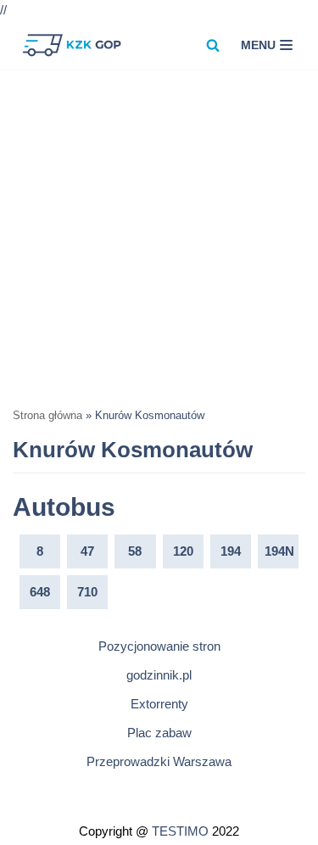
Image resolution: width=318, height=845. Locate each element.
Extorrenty (159, 704)
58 (135, 551)
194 (230, 551)
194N (279, 551)
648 (40, 592)
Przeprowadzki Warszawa (159, 761)
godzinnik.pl (159, 675)
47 (87, 551)
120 (183, 551)
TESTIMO (180, 831)
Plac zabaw (159, 732)
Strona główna (47, 416)
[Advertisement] (159, 237)
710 (87, 592)
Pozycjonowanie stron (159, 646)
